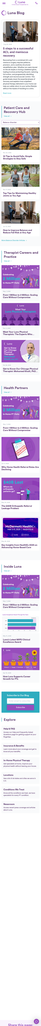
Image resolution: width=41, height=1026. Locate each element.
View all (7, 116)
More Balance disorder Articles (13, 240)
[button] (3, 3)
